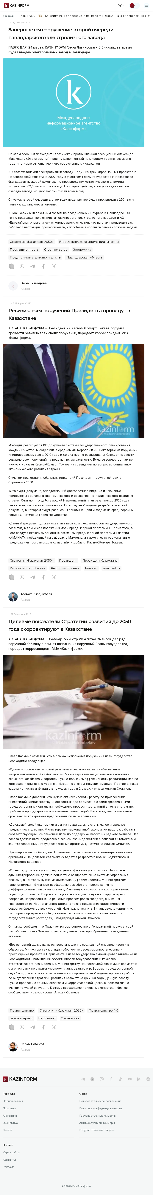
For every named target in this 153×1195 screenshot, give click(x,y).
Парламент (47, 1018)
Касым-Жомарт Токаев (27, 568)
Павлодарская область (84, 257)
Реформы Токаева (65, 568)
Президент (68, 560)
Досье (109, 16)
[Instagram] (11, 267)
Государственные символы (97, 1115)
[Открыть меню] (146, 5)
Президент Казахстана (100, 560)
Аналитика (10, 1115)
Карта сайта (11, 1152)
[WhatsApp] (22, 267)
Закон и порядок (127, 16)
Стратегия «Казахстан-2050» (31, 242)
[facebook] (111, 1079)
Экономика (82, 249)
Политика (9, 1108)
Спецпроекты (93, 16)
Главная (91, 568)
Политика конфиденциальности (100, 1108)
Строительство (55, 249)
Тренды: (8, 15)
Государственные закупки (97, 1130)
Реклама (8, 1167)
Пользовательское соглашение (100, 1101)
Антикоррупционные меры (97, 1123)
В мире (7, 1130)
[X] (54, 267)
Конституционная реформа (63, 16)
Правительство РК (103, 1010)
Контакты (9, 1159)
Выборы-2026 (25, 16)
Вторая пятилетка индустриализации (89, 242)
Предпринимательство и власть (35, 257)
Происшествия (13, 1101)
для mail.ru (111, 568)
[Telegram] (33, 267)
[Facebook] (43, 267)
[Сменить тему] (134, 6)
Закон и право (21, 1018)
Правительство (22, 1010)
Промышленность (24, 249)
